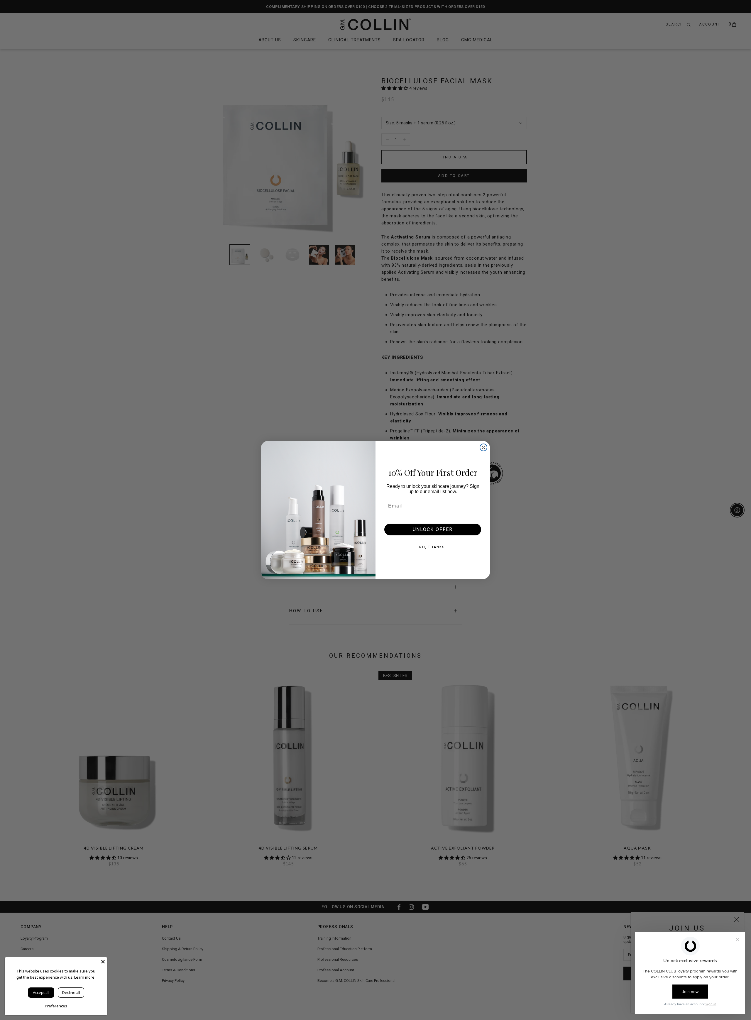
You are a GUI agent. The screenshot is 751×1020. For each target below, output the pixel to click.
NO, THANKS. (432, 547)
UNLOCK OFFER (433, 529)
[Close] (103, 962)
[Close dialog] (483, 447)
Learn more (84, 977)
